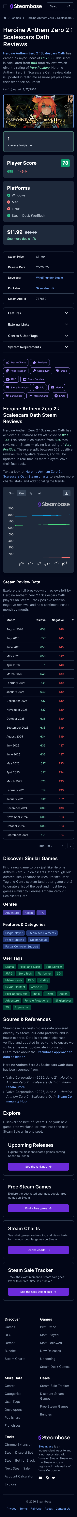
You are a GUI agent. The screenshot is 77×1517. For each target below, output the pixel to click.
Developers (13, 1410)
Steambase (45, 1446)
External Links (18, 324)
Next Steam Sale (17, 1468)
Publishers (12, 1417)
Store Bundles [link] (36, 379)
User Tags (12, 1402)
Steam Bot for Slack (20, 1460)
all (39, 493)
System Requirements (24, 347)
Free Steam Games (54, 1406)
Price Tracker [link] (18, 370)
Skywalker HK (45, 288)
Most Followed (51, 1343)
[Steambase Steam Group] (47, 1477)
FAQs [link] (62, 395)
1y (31, 493)
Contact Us (63, 1508)
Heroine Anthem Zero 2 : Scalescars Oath (34, 53)
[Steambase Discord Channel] (40, 1477)
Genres (10, 1386)
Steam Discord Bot (19, 1452)
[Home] (4, 17)
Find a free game (36, 1208)
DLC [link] (13, 379)
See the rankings (36, 1166)
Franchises (13, 1425)
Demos (10, 1343)
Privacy (11, 1508)
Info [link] (42, 387)
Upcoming (47, 1359)
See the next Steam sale (36, 1291)
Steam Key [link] (43, 370)
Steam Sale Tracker (54, 1386)
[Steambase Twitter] (53, 1477)
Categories (13, 1394)
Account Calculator (19, 1476)
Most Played (49, 1335)
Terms (24, 1508)
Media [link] (59, 387)
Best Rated (48, 1327)
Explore (10, 1484)
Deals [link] (64, 370)
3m (11, 493)
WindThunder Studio (49, 277)
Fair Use (36, 1508)
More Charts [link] (41, 395)
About (49, 1508)
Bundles (10, 1351)
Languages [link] (16, 395)
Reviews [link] (42, 362)
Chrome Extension (18, 1444)
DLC (8, 1335)
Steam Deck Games (54, 1367)
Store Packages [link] (20, 387)
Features (14, 313)
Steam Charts (15, 1359)
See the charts (36, 1250)
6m (21, 493)
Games (16, 17)
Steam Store (15, 1087)
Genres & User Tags (23, 336)
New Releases (50, 1351)
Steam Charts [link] (18, 362)
